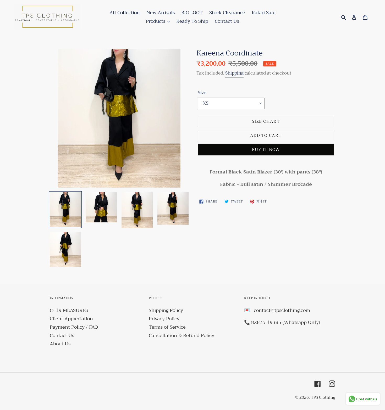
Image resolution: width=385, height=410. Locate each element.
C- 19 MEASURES (69, 310)
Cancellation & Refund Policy (181, 335)
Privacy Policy (164, 318)
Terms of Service (167, 327)
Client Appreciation (71, 318)
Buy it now (266, 149)
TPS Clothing (323, 397)
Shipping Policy (166, 310)
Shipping (234, 73)
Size (202, 92)
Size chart (266, 121)
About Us (60, 344)
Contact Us (62, 335)
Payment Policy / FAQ (74, 327)
